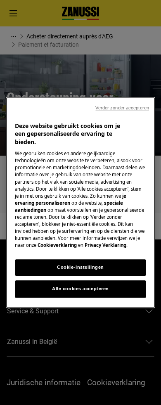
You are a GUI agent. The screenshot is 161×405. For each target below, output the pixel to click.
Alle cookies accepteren (80, 288)
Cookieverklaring (57, 245)
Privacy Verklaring (105, 245)
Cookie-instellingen (80, 267)
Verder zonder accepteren (122, 107)
